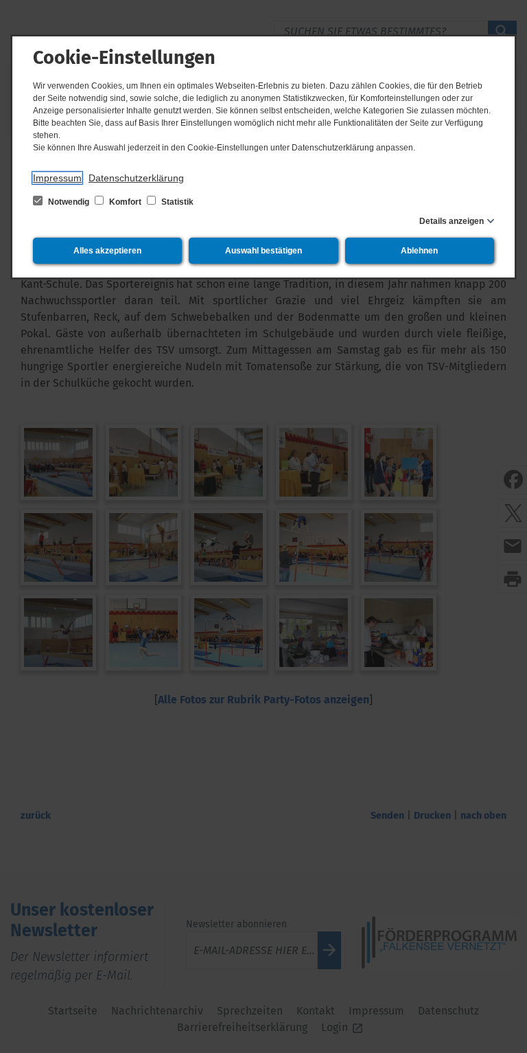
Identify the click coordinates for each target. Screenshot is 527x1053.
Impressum (57, 177)
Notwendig (68, 202)
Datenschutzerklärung (136, 177)
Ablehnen (419, 251)
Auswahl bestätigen (263, 251)
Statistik (176, 202)
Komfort (125, 202)
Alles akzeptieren (107, 251)
